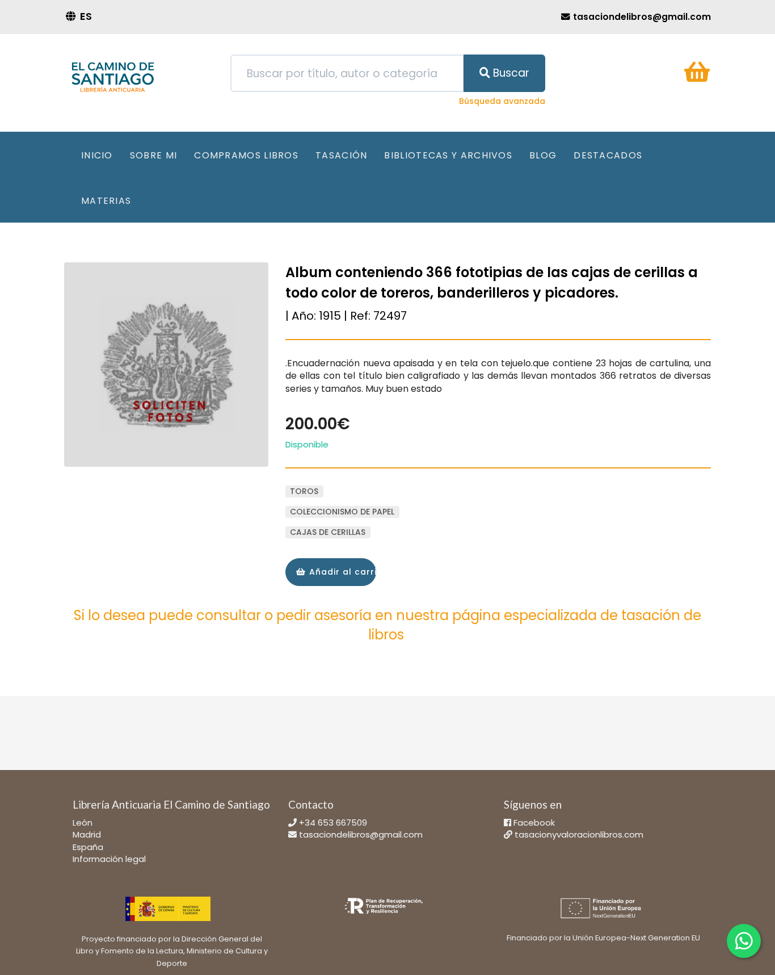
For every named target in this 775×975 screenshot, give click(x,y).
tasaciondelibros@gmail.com (361, 834)
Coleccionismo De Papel (342, 511)
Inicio (97, 155)
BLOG (543, 155)
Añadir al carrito (341, 572)
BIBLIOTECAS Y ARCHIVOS (448, 155)
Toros (304, 491)
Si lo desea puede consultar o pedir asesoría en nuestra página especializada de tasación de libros (387, 625)
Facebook (534, 822)
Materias (106, 200)
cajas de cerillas (327, 532)
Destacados (608, 155)
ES (86, 16)
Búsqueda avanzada (502, 101)
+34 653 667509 (333, 822)
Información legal (109, 859)
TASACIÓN (341, 155)
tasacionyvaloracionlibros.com (579, 834)
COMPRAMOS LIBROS (246, 155)
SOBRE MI (153, 155)
